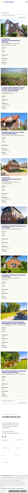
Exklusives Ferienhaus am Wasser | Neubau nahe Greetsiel (14, 371)
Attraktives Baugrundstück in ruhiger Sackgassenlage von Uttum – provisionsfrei (13, 89)
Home (2, 13)
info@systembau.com (12, 433)
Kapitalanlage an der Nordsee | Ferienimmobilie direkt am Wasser (14, 322)
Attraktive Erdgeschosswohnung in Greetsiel (11, 40)
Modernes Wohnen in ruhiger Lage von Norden (14, 226)
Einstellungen (3, 491)
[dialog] (14, 484)
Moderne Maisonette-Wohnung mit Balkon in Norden (13, 133)
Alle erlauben (23, 491)
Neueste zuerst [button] (22, 17)
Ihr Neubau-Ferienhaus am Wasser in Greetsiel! (14, 275)
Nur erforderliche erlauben (14, 491)
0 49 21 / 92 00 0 (9, 431)
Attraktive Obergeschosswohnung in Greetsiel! (11, 179)
